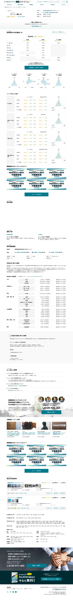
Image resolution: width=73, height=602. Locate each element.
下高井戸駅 (33, 522)
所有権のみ (12, 543)
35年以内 (12, 537)
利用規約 (14, 588)
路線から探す (46, 1)
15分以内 (54, 536)
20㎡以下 (12, 540)
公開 (11, 531)
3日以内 (45, 531)
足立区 (20, 527)
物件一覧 (42, 4)
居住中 (44, 539)
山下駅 (40, 522)
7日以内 (48, 531)
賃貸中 (41, 539)
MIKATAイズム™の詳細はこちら (58, 32)
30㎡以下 (19, 540)
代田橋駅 (47, 522)
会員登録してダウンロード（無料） (51, 579)
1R (40, 541)
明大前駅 (36, 521)
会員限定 (14, 531)
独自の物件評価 (20, 4)
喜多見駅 (56, 521)
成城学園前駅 (22, 521)
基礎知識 (31, 4)
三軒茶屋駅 (55, 523)
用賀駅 (40, 521)
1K (42, 541)
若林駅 (25, 522)
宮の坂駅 (43, 522)
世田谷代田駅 (51, 12)
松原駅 (26, 523)
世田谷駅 (60, 521)
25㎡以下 (15, 540)
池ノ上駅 (54, 522)
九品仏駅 (50, 521)
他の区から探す (9, 525)
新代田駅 (21, 522)
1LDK (46, 541)
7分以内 (48, 536)
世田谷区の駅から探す (11, 521)
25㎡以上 (19, 539)
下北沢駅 (39, 252)
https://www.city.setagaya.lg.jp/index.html (35, 276)
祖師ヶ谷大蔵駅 (27, 521)
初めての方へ (9, 4)
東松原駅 (58, 523)
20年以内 (24, 536)
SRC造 (12, 541)
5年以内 (14, 536)
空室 (46, 539)
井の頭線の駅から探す (11, 517)
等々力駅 (47, 521)
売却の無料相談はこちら (36, 26)
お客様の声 (53, 4)
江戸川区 (26, 527)
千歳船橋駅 (32, 521)
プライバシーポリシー (19, 588)
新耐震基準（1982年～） (18, 537)
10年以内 (17, 536)
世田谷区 (48, 10)
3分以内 (41, 536)
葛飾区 (23, 527)
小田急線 (46, 12)
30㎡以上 (22, 539)
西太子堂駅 (18, 522)
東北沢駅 (27, 514)
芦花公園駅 (40, 523)
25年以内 (27, 536)
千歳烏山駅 (18, 521)
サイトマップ (30, 588)
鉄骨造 (17, 541)
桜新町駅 (28, 523)
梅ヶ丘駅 (39, 514)
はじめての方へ (9, 588)
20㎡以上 (15, 539)
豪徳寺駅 (42, 514)
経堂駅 (54, 521)
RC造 (14, 541)
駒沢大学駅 (32, 523)
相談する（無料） (51, 412)
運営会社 (25, 588)
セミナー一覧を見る (36, 194)
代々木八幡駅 (18, 514)
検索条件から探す (10, 529)
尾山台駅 (44, 523)
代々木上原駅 (23, 514)
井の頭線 (35, 252)
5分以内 (45, 536)
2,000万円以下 (42, 535)
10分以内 (51, 536)
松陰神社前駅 (22, 523)
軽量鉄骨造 (20, 541)
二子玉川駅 (43, 521)
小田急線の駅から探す (11, 514)
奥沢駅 (60, 522)
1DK (44, 541)
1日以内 (41, 531)
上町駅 (57, 522)
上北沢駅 (17, 523)
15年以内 (20, 536)
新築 (11, 536)
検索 (64, 1)
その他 (23, 541)
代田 (15, 390)
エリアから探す (39, 1)
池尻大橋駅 (62, 523)
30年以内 (31, 536)
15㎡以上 (12, 539)
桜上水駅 (50, 522)
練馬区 (17, 527)
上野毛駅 (63, 522)
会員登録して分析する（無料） (36, 67)
